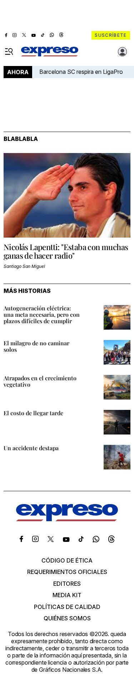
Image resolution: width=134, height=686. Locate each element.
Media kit (67, 595)
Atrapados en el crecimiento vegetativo (40, 381)
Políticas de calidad (67, 607)
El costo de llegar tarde (33, 413)
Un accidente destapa (31, 448)
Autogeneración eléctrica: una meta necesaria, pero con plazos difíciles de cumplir (42, 314)
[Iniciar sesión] (122, 51)
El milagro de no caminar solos (36, 346)
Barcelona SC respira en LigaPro (81, 71)
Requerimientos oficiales (67, 572)
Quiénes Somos (67, 618)
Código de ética (67, 560)
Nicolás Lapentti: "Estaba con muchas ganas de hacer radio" (66, 251)
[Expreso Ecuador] (67, 519)
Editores (67, 583)
